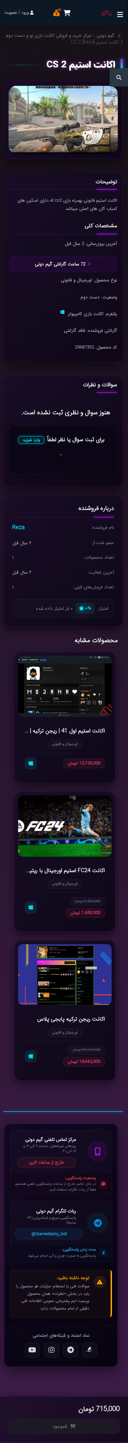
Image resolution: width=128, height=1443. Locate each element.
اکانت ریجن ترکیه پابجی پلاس (71, 1019)
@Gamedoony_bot (49, 1234)
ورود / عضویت (16, 12)
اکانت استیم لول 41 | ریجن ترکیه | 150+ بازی (65, 731)
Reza (18, 527)
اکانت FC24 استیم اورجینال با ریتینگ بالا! (65, 870)
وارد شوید (31, 440)
